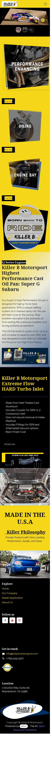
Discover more (9, 444)
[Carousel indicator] (18, 30)
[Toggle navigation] (45, 4)
